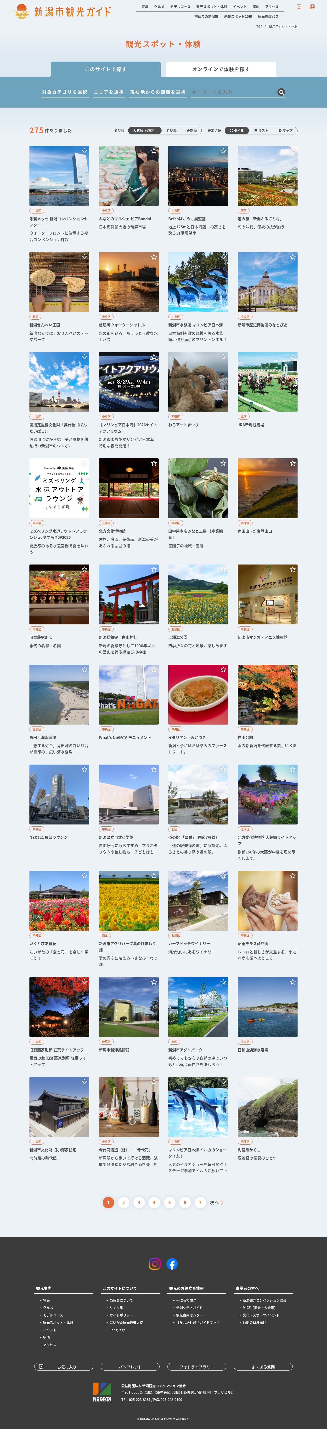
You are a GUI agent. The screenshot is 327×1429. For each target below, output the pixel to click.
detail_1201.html (198, 297)
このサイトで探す (106, 69)
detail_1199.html (129, 194)
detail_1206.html (198, 194)
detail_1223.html (59, 710)
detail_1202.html (198, 506)
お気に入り (299, 7)
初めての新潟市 (206, 16)
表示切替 (214, 130)
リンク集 (116, 1307)
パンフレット (130, 1367)
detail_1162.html (198, 710)
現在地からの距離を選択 (158, 92)
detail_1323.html (129, 506)
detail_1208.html (59, 297)
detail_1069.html (268, 919)
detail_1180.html (59, 919)
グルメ (159, 6)
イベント (240, 6)
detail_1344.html (198, 400)
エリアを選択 (109, 92)
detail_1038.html (59, 506)
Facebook (172, 1264)
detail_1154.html (268, 610)
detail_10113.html (129, 400)
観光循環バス (268, 16)
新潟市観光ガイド (62, 11)
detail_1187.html (198, 610)
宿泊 (256, 6)
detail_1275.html (268, 1022)
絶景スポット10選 (238, 16)
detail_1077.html (59, 1125)
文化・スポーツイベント (261, 1315)
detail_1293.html (268, 297)
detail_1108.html (268, 710)
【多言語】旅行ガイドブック (198, 1322)
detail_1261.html (198, 813)
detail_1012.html (129, 710)
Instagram (155, 1264)
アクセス (272, 6)
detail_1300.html (129, 1125)
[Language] (312, 7)
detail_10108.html (129, 610)
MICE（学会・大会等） (260, 1307)
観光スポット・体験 (211, 6)
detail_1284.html (129, 813)
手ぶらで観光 (186, 1300)
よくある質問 (263, 1367)
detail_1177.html (59, 610)
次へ (214, 1202)
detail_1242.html (268, 1125)
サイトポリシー (121, 1315)
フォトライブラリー (197, 1367)
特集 (144, 6)
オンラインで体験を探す (221, 69)
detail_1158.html (129, 297)
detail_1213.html (268, 506)
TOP (259, 26)
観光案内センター (189, 1315)
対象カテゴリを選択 (65, 92)
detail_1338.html (268, 813)
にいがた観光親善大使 (126, 1322)
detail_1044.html (198, 1022)
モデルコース (180, 6)
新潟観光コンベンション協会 (264, 1300)
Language (312, 7)
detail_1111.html (198, 1125)
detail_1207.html (59, 194)
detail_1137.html (59, 1022)
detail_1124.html (59, 400)
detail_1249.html (198, 919)
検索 (281, 92)
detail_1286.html (129, 1022)
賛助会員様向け (254, 1322)
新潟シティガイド (189, 1307)
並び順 (119, 130)
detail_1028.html (59, 813)
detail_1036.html (129, 919)
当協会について (121, 1300)
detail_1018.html (268, 400)
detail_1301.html (268, 194)
